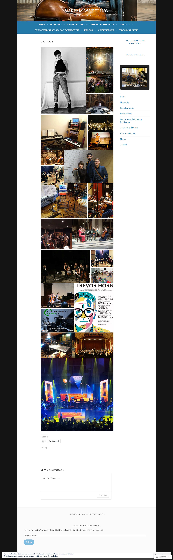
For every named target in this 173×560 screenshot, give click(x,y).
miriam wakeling (86, 11)
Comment (103, 495)
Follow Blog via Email (86, 526)
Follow (29, 542)
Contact (125, 24)
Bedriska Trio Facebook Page (86, 515)
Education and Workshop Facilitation (57, 30)
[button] (63, 81)
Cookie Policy (53, 556)
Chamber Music (75, 24)
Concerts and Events (102, 24)
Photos (88, 30)
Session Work (106, 30)
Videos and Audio (129, 30)
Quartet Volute (135, 55)
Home (42, 24)
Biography (56, 24)
